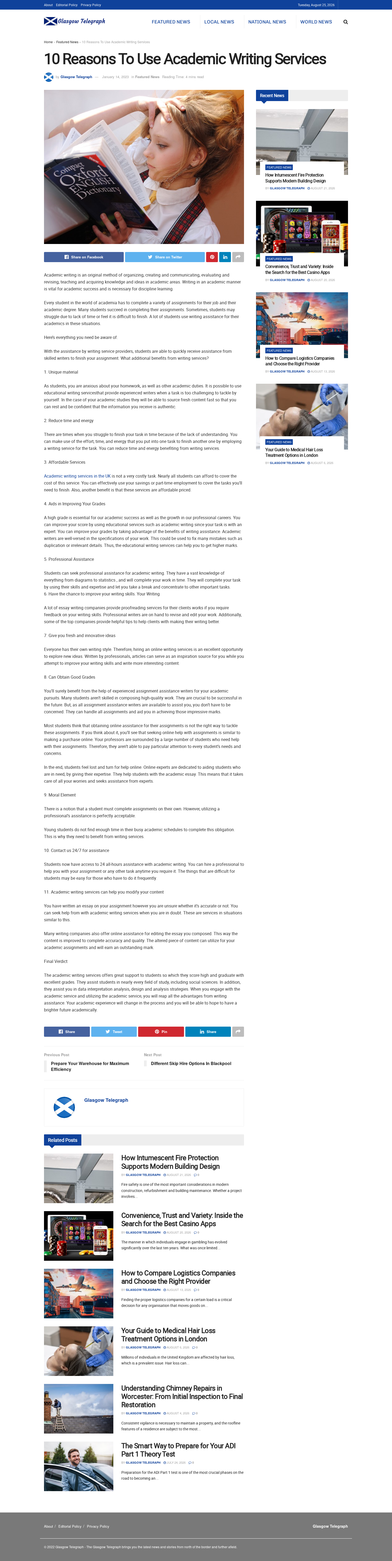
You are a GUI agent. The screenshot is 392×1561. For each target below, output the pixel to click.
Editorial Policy (67, 5)
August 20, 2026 (178, 1232)
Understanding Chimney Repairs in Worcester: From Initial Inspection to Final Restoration (182, 1396)
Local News (219, 22)
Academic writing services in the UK (77, 476)
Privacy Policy (91, 5)
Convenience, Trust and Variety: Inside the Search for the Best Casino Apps (182, 1219)
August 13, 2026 (178, 1289)
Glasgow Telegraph (76, 76)
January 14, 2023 (115, 76)
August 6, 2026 (177, 1347)
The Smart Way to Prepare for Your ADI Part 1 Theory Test (178, 1450)
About (48, 5)
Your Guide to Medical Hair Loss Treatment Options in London (168, 1334)
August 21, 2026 (178, 1174)
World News (316, 22)
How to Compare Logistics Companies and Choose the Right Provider (178, 1277)
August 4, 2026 (177, 1413)
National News (267, 22)
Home (48, 41)
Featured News (171, 22)
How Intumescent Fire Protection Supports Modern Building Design (170, 1162)
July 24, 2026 (176, 1462)
